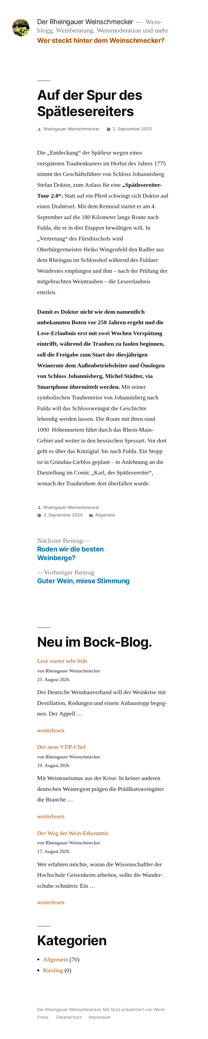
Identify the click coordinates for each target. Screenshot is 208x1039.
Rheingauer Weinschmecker (71, 129)
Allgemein (105, 515)
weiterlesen (50, 730)
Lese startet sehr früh (62, 661)
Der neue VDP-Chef (61, 747)
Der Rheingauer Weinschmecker (85, 22)
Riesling (53, 970)
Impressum (100, 1017)
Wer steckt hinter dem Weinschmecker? (101, 40)
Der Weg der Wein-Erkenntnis (73, 833)
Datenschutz (69, 1017)
